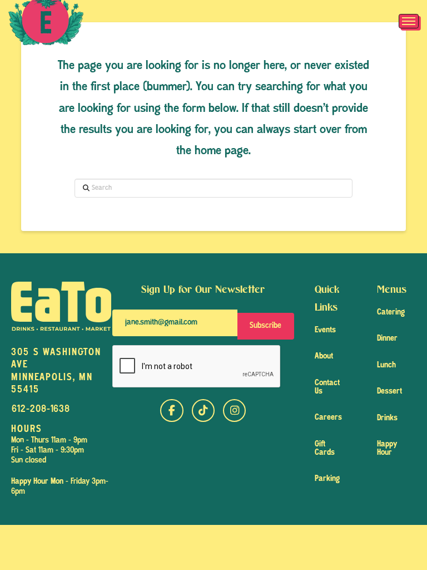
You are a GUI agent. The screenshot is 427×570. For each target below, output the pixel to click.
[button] (409, 21)
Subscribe (265, 326)
